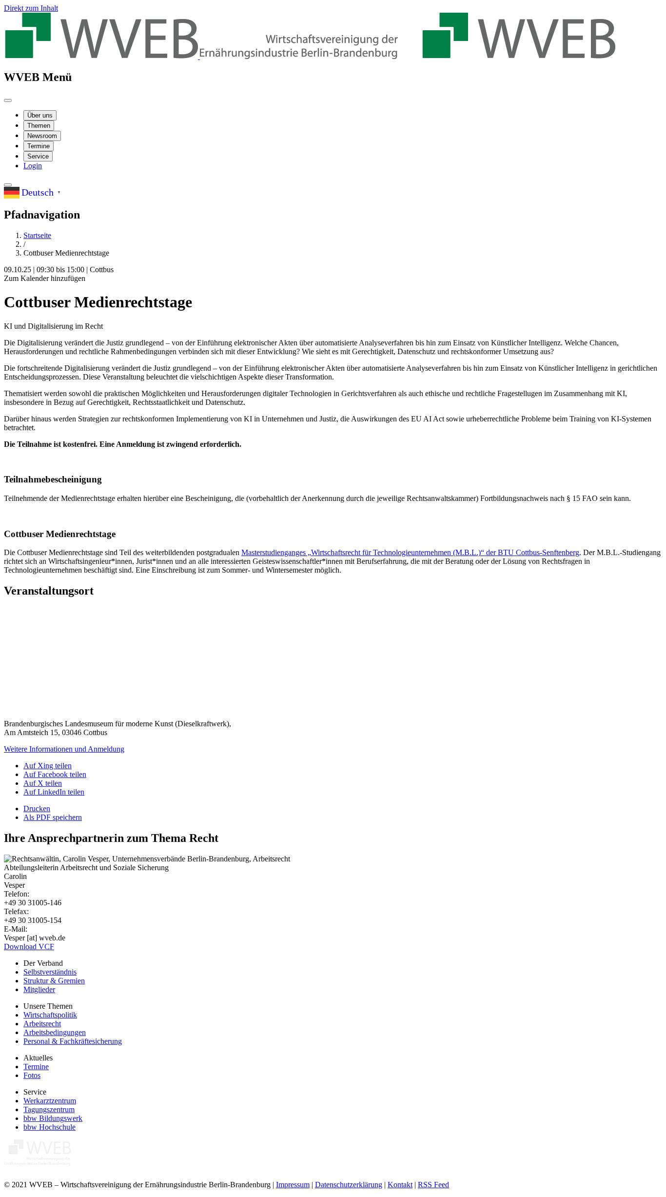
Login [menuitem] (32, 165)
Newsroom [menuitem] (42, 136)
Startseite (37, 235)
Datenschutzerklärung (348, 1184)
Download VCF (29, 946)
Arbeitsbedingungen (54, 1032)
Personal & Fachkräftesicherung (72, 1041)
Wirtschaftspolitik (50, 1015)
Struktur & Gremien (54, 981)
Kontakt (400, 1184)
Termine (36, 1066)
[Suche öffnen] (8, 184)
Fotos (31, 1075)
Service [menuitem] (38, 156)
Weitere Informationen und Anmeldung (64, 749)
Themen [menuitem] (38, 125)
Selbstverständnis (50, 972)
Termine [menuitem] (38, 146)
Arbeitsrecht (42, 1023)
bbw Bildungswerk (52, 1118)
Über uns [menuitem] (40, 115)
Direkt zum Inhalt (31, 8)
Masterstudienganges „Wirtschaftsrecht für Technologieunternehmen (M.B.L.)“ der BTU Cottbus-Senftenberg (410, 552)
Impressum (293, 1184)
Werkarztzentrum (49, 1101)
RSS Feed (433, 1184)
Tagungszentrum (49, 1109)
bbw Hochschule (49, 1127)
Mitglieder (39, 989)
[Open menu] (8, 100)
